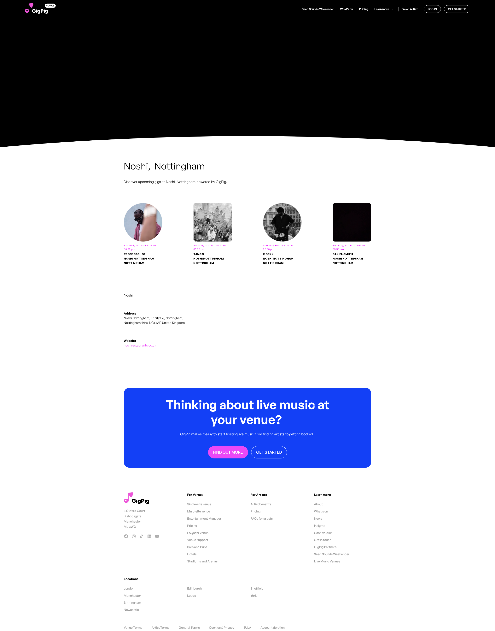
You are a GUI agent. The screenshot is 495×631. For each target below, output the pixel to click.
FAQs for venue (197, 533)
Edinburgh (194, 588)
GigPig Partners (325, 547)
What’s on (346, 9)
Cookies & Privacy (221, 627)
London (129, 588)
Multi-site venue (198, 511)
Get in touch (322, 540)
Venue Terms (133, 627)
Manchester (132, 595)
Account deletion (272, 627)
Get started (457, 9)
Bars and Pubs (197, 547)
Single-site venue (199, 504)
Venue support (197, 540)
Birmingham (132, 602)
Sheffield (257, 588)
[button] (384, 9)
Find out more (228, 452)
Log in (432, 9)
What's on (321, 511)
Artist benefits (261, 504)
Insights (319, 526)
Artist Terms (160, 627)
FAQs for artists (262, 518)
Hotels (191, 554)
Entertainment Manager (204, 518)
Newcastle (131, 610)
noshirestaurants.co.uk (140, 345)
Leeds (191, 595)
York (254, 595)
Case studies (323, 533)
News (318, 518)
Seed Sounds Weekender (318, 9)
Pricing (363, 9)
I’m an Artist (410, 9)
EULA (247, 627)
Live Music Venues (327, 561)
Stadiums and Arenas (202, 561)
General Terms (189, 627)
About (318, 504)
